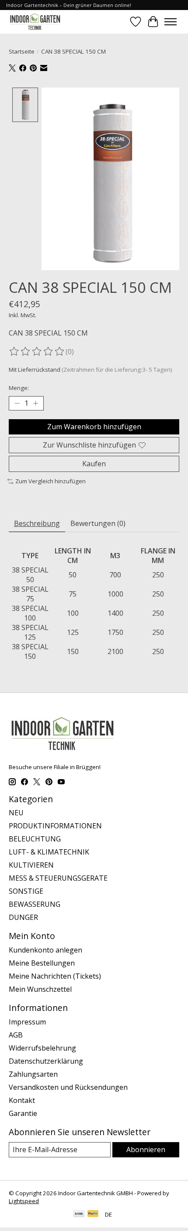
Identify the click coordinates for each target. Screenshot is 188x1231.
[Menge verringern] (17, 403)
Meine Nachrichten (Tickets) (55, 976)
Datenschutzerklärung (46, 1061)
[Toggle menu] (170, 22)
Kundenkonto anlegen (45, 950)
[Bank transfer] (79, 1214)
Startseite (22, 51)
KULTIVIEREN (31, 865)
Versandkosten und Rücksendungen (68, 1087)
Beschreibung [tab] (37, 523)
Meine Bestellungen (42, 963)
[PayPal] (93, 1214)
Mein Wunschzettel (40, 989)
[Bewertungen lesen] (37, 351)
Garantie (23, 1113)
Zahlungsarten (33, 1074)
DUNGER (23, 917)
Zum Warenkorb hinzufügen (94, 426)
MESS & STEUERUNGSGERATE (58, 878)
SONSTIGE (26, 891)
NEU (16, 812)
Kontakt (22, 1100)
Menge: (19, 388)
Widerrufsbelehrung (42, 1048)
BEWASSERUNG (34, 904)
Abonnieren (145, 1149)
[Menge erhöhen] (35, 403)
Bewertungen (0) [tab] (97, 523)
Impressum (27, 1022)
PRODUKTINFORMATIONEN (55, 826)
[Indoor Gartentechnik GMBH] (35, 22)
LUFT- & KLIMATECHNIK (49, 852)
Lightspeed (24, 1201)
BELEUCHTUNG (35, 839)
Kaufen (94, 463)
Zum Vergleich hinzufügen (50, 481)
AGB (16, 1035)
